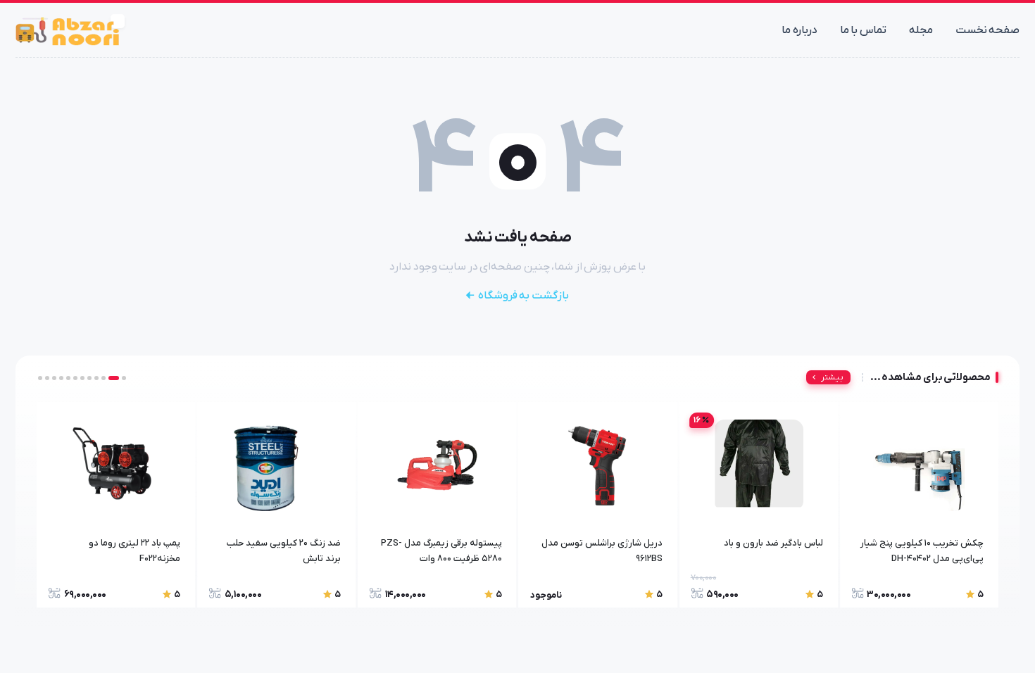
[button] (124, 378)
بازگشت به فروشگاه (523, 296)
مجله (921, 30)
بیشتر (832, 377)
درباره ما (799, 30)
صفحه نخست (987, 30)
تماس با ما (863, 30)
